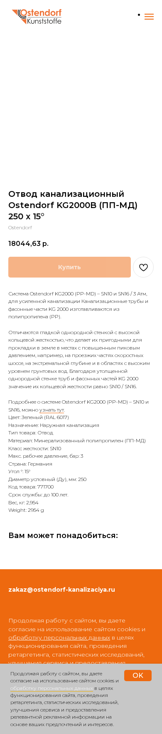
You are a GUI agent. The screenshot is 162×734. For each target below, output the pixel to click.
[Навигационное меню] (149, 17)
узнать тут (51, 410)
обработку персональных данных (51, 688)
